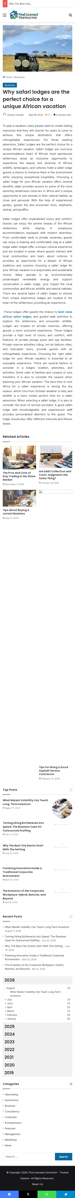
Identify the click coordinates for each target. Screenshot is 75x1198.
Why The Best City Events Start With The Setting (37, 3)
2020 (10, 1065)
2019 (9, 1073)
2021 (9, 1057)
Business (19, 77)
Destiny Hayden (15, 114)
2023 (10, 1042)
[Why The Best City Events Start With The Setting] (62, 854)
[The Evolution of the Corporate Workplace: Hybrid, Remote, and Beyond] (62, 899)
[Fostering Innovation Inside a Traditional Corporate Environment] (62, 876)
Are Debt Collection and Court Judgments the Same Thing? (55, 475)
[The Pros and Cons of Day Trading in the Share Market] (19, 458)
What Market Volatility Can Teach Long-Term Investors (25, 802)
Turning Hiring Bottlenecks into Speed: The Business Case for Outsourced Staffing (23, 826)
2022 (9, 1049)
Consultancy (12, 1111)
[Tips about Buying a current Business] (19, 498)
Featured (10, 1128)
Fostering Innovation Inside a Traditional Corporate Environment (22, 872)
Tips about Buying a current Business (16, 511)
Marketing (11, 1139)
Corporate (11, 1117)
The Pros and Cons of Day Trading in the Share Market (19, 476)
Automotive (11, 1100)
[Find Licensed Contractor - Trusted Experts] (23, 15)
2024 (10, 1034)
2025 (10, 1026)
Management (12, 1134)
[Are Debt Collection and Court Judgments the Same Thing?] (55, 457)
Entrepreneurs (13, 1122)
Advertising (11, 1094)
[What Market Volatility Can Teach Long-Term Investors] (62, 808)
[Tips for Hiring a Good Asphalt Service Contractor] (55, 627)
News (8, 1145)
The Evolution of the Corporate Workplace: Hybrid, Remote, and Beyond (24, 894)
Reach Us (37, 1184)
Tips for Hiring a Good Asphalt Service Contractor (53, 770)
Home (8, 77)
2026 (10, 980)
